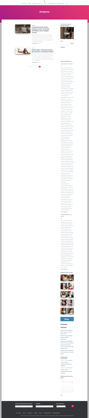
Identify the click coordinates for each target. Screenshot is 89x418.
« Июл (61, 395)
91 (37, 66)
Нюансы (29, 3)
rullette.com (22, 415)
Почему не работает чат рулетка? (67, 63)
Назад (30, 66)
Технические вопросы (60, 3)
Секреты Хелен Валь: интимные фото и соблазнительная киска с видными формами (67, 352)
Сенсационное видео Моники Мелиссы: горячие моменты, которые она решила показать (67, 347)
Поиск (61, 41)
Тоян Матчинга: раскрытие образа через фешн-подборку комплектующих (66, 337)
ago (39, 43)
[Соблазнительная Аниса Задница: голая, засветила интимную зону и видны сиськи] (22, 28)
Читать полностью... (64, 211)
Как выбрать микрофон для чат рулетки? (66, 215)
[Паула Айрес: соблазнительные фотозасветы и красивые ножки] (22, 50)
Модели (45, 3)
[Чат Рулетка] (44, 1)
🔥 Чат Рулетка (24, 3)
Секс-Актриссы (34, 3)
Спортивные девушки (51, 3)
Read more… (41, 41)
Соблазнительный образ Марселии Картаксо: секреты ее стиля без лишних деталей (66, 332)
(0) (61, 65)
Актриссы (40, 3)
